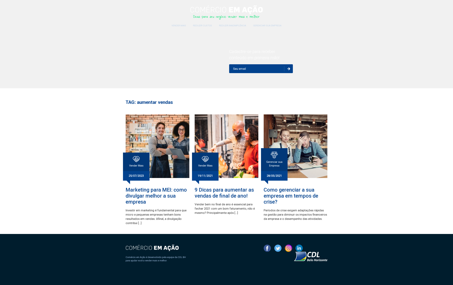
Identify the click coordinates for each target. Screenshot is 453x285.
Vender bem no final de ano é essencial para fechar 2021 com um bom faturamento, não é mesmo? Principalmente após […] (225, 209)
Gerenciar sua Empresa (267, 25)
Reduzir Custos (202, 25)
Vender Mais (178, 25)
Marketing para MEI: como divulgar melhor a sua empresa (156, 196)
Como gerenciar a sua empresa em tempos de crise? (291, 196)
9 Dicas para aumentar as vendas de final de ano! (224, 193)
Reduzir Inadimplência (232, 25)
